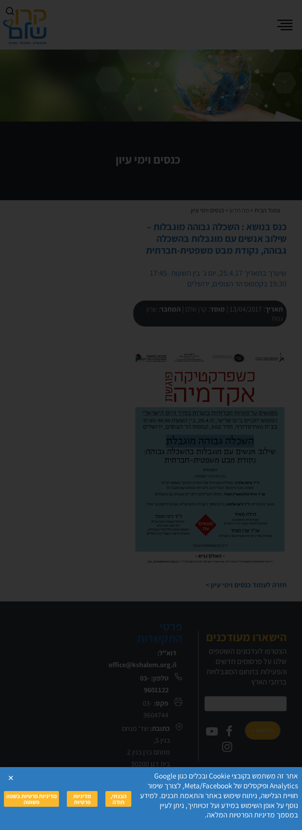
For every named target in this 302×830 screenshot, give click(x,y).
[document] (151, 415)
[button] (11, 778)
